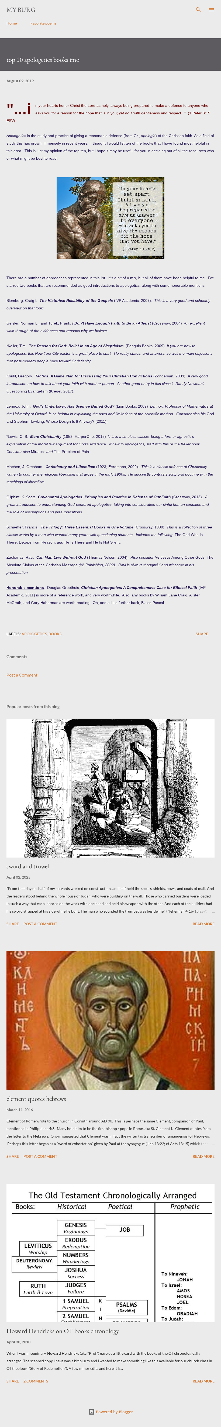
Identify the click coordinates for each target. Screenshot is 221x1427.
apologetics (34, 633)
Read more (204, 923)
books (55, 633)
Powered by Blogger (114, 1411)
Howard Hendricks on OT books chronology (62, 1331)
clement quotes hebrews (36, 1098)
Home (11, 23)
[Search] (198, 9)
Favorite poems (43, 23)
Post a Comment (21, 674)
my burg (21, 9)
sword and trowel (27, 866)
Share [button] (202, 633)
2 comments (35, 1381)
